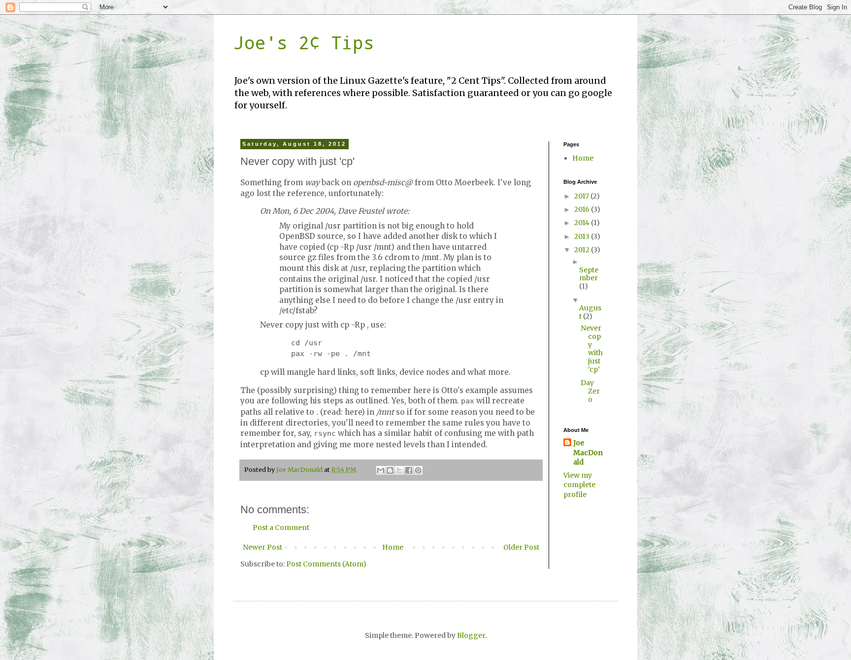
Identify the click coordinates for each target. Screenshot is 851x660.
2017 (582, 196)
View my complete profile (579, 485)
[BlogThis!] (390, 470)
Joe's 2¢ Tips (303, 42)
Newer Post (262, 547)
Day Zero (590, 391)
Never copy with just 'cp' (592, 349)
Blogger (471, 635)
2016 (582, 209)
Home (392, 547)
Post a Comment (281, 527)
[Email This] (381, 470)
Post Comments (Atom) (326, 564)
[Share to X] (399, 470)
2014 (582, 222)
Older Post (521, 547)
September (588, 274)
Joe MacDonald (588, 452)
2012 (582, 249)
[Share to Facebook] (409, 470)
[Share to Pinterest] (418, 470)
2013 (582, 236)
